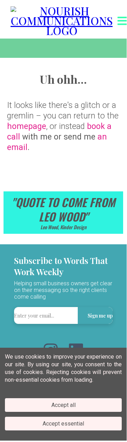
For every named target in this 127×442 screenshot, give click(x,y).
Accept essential (63, 423)
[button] (121, 21)
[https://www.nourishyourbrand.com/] (62, 19)
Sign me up (100, 315)
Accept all (63, 405)
